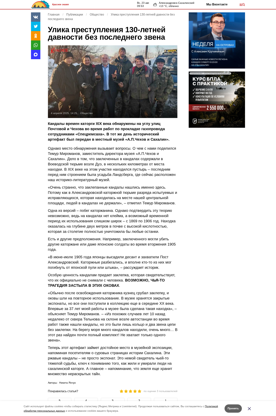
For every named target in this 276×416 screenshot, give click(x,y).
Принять (233, 408)
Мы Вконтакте (217, 4)
